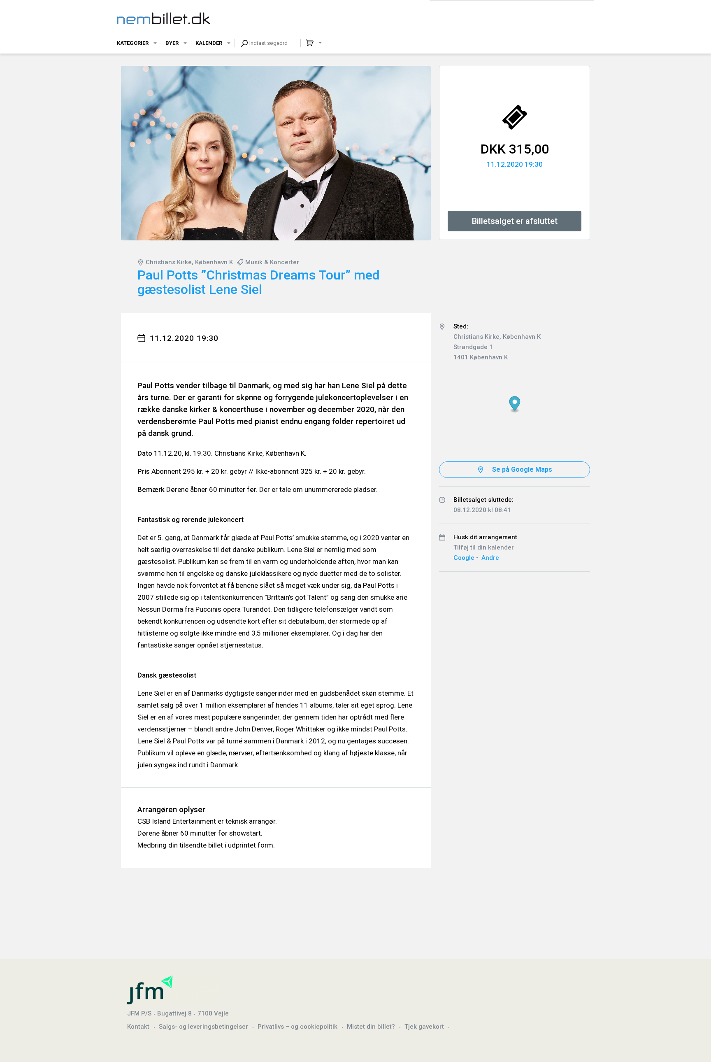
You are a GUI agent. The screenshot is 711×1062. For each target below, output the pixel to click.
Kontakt (138, 1026)
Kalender (208, 43)
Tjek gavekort (424, 1026)
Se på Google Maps (522, 469)
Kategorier (133, 43)
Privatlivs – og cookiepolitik (297, 1026)
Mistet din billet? (371, 1026)
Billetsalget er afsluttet (515, 221)
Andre (490, 557)
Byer (172, 43)
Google (463, 557)
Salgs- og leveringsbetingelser (203, 1026)
